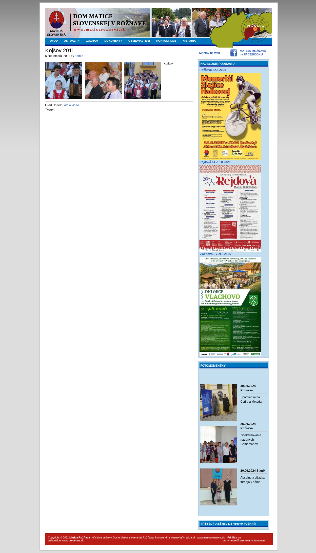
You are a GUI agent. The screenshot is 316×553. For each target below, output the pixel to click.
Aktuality (72, 40)
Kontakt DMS (166, 40)
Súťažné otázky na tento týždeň (228, 524)
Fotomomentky (213, 365)
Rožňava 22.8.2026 (212, 70)
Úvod (54, 40)
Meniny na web (209, 53)
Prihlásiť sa (234, 537)
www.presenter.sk (73, 540)
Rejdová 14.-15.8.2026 (215, 162)
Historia (189, 40)
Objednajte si (139, 40)
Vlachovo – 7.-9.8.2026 (215, 254)
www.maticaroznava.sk (211, 537)
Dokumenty (113, 40)
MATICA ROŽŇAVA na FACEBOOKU (253, 52)
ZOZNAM (92, 40)
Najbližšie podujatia (218, 64)
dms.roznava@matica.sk (180, 537)
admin (79, 56)
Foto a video (70, 105)
